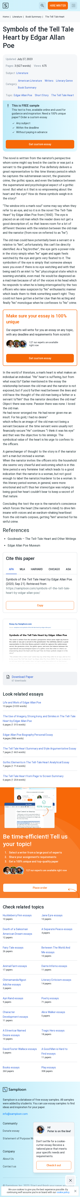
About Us (8, 1158)
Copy (40, 605)
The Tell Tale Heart (54, 16)
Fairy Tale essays (13, 947)
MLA (22, 569)
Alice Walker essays (53, 1012)
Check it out (54, 1165)
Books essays (11, 1067)
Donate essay (11, 1130)
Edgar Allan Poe (23, 95)
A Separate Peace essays (56, 929)
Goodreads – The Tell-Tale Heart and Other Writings (42, 539)
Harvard (37, 569)
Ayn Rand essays (13, 998)
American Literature (30, 80)
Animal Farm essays (15, 966)
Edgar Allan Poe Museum (24, 545)
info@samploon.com (15, 1113)
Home (6, 16)
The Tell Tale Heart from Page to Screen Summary (33, 776)
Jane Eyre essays (52, 915)
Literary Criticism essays (56, 979)
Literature (18, 16)
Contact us (9, 1166)
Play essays (48, 1067)
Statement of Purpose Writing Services (26, 1138)
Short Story (42, 95)
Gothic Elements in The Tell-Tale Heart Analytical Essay (36, 762)
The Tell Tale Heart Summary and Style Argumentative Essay (39, 748)
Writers (49, 80)
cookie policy (63, 1192)
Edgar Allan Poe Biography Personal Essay (28, 734)
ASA (68, 569)
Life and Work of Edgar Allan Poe (22, 702)
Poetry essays (50, 998)
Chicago (54, 569)
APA (11, 569)
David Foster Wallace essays (20, 1049)
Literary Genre (64, 80)
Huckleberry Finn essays (17, 915)
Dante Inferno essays (54, 966)
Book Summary (34, 16)
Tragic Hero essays (53, 1030)
